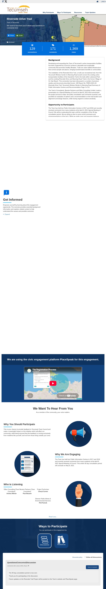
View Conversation (53, 575)
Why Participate (48, 12)
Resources (78, 12)
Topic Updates (90, 12)
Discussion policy (77, 557)
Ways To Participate (64, 12)
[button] (103, 2)
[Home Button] (97, 1)
